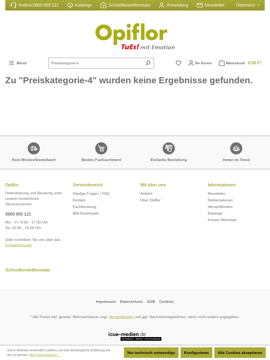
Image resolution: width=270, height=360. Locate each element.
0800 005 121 (46, 5)
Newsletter (215, 5)
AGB (151, 301)
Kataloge (83, 5)
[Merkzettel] (178, 63)
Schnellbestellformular (129, 5)
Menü (21, 63)
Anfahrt (146, 193)
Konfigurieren (196, 353)
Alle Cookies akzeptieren (240, 353)
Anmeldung (177, 5)
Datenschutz (131, 301)
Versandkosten (220, 207)
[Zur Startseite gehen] (135, 36)
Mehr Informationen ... (44, 355)
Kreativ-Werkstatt (222, 220)
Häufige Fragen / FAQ (91, 193)
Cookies (166, 301)
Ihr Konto (203, 63)
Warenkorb (243, 63)
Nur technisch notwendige (151, 353)
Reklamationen (220, 200)
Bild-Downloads (86, 213)
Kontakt (79, 200)
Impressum (106, 301)
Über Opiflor (150, 200)
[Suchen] (148, 63)
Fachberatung (84, 207)
